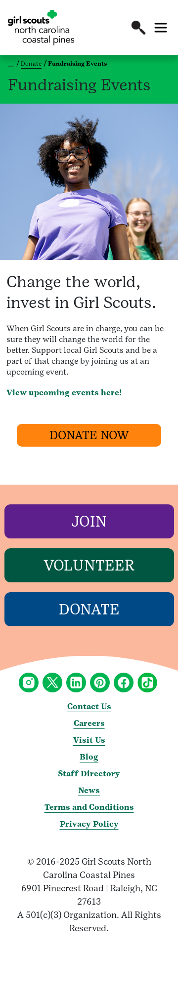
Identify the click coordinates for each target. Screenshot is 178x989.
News (89, 790)
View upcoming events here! (64, 392)
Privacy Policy (89, 824)
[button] (138, 27)
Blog (89, 756)
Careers (89, 723)
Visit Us (89, 740)
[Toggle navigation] (160, 27)
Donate (31, 63)
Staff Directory (89, 773)
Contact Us (89, 706)
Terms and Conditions (89, 807)
